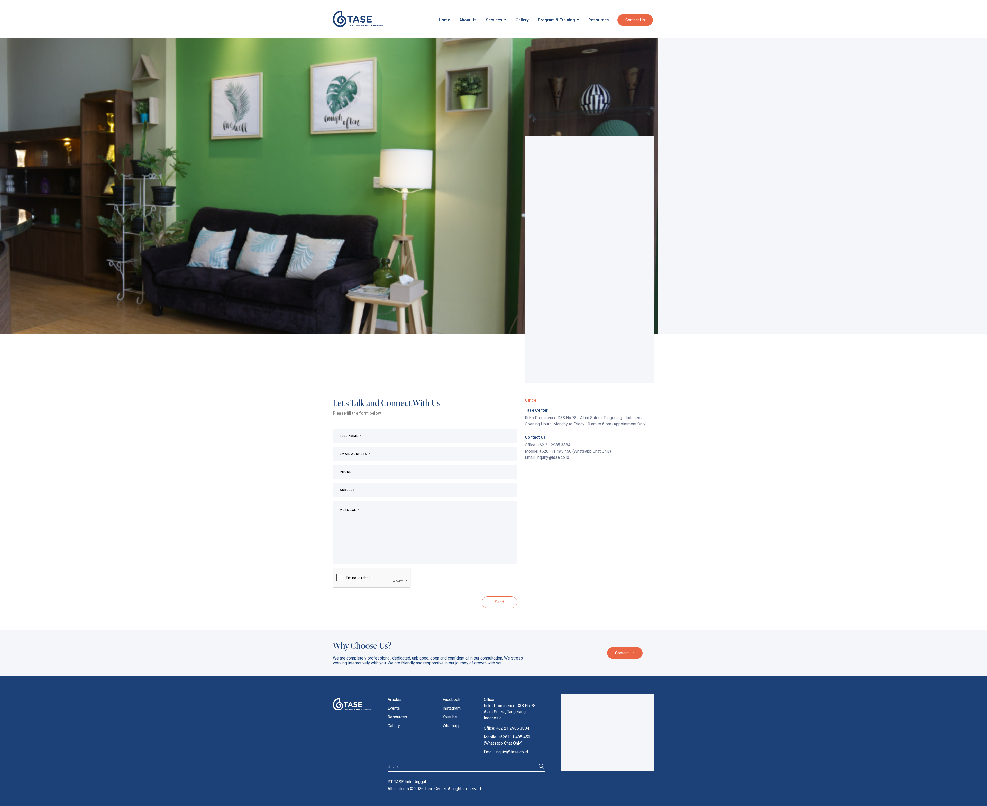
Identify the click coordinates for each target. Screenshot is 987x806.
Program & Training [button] (557, 19)
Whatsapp (452, 725)
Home (444, 19)
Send (499, 602)
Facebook (451, 699)
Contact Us (635, 19)
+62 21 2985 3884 (553, 445)
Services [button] (494, 19)
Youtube (450, 717)
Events (394, 708)
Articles (394, 699)
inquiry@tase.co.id (552, 457)
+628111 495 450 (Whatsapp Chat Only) (575, 451)
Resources (598, 19)
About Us (468, 19)
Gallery (522, 19)
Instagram (452, 708)
